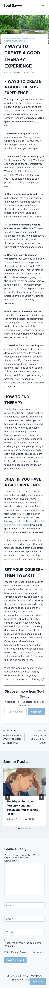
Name (10, 905)
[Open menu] (43, 5)
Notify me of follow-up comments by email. (23, 944)
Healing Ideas (28, 38)
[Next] (41, 797)
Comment (10, 860)
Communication (12, 38)
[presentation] (24, 782)
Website (10, 932)
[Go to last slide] (7, 797)
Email (9, 918)
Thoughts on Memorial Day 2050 (38, 737)
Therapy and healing (14, 41)
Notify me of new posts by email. (25, 952)
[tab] (19, 828)
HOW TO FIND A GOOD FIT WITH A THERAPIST (12, 737)
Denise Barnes (13, 72)
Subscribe (36, 711)
